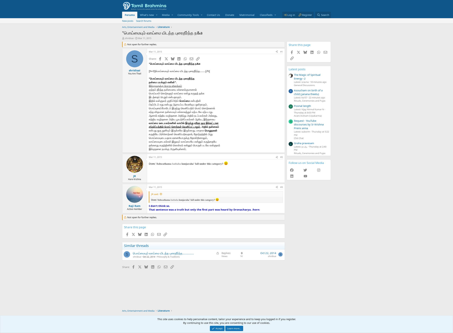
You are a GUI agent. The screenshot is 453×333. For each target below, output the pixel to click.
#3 (281, 187)
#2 (281, 157)
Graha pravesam (304, 143)
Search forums (143, 20)
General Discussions (304, 85)
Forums (130, 15)
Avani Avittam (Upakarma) (308, 115)
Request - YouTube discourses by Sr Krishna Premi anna (309, 124)
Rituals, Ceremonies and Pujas (309, 100)
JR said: (155, 194)
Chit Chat (299, 138)
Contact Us (213, 15)
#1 (281, 51)
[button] (156, 15)
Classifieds (266, 15)
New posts (127, 20)
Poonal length (302, 106)
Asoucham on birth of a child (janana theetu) (308, 92)
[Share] (276, 52)
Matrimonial (246, 15)
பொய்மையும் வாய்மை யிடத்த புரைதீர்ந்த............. (163, 253)
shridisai (129, 38)
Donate (229, 15)
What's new (147, 15)
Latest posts (297, 69)
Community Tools (188, 15)
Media (166, 15)
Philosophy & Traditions (168, 256)
